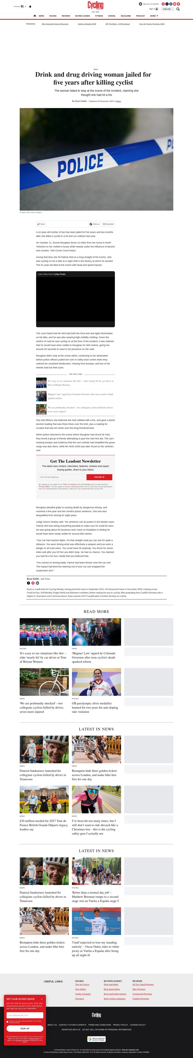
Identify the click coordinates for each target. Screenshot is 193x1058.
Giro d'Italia (80, 989)
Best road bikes (111, 984)
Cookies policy (138, 1025)
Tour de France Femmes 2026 (152, 24)
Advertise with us (71, 1030)
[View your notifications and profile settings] (30, 6)
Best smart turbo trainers (115, 994)
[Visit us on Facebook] (170, 4)
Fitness (99, 16)
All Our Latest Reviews (143, 984)
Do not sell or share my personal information (106, 1030)
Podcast (140, 16)
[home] (34, 16)
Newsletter (110, 224)
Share (42, 224)
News (41, 16)
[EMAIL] (38, 583)
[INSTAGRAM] (33, 583)
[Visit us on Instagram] (163, 4)
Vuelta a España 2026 (87, 24)
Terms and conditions (99, 1025)
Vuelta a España (83, 994)
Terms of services (70, 484)
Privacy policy (120, 1025)
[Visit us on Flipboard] (178, 4)
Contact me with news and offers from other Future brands (25, 1021)
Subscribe (167, 9)
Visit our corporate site (130, 1050)
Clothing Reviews (140, 999)
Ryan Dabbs (81, 101)
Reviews (66, 16)
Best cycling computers (114, 999)
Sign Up (24, 1028)
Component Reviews (142, 994)
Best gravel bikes (112, 989)
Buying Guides (82, 16)
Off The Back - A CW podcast (118, 24)
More (153, 16)
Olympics (79, 999)
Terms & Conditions (22, 1040)
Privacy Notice (44, 487)
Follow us (96, 224)
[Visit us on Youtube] (174, 4)
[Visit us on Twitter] (167, 4)
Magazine (126, 16)
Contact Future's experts (72, 1025)
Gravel (112, 16)
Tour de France (82, 984)
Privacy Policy (34, 1038)
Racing (53, 16)
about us (52, 1025)
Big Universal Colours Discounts (55, 24)
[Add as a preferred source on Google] (96, 1039)
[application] (75, 299)
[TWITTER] (29, 583)
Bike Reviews (138, 989)
